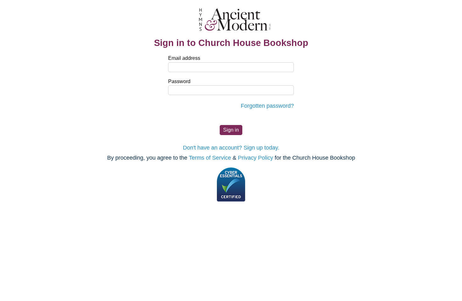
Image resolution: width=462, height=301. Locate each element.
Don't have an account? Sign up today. (231, 148)
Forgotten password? (267, 106)
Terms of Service (210, 158)
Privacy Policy (255, 158)
